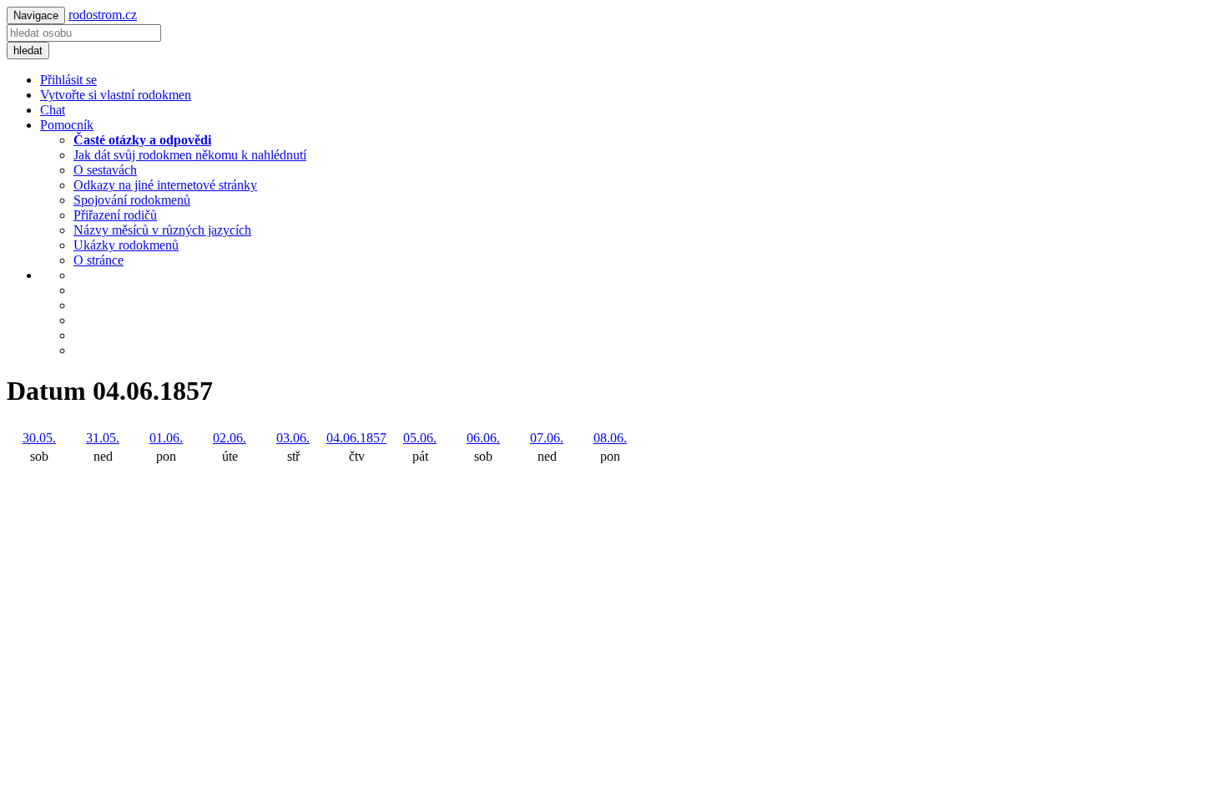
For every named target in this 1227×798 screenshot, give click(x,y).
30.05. (39, 438)
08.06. (610, 438)
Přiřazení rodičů (115, 215)
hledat (28, 50)
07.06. (546, 438)
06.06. (483, 438)
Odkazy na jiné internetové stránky (165, 185)
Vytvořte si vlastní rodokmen (115, 95)
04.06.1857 (356, 438)
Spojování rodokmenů (131, 200)
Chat (52, 110)
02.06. (229, 438)
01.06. (166, 438)
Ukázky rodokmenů (126, 245)
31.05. (102, 438)
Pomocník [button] (66, 125)
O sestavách (105, 170)
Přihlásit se (68, 80)
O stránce (98, 260)
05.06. (420, 438)
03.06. (293, 438)
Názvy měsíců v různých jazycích (162, 230)
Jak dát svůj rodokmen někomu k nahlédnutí (189, 155)
